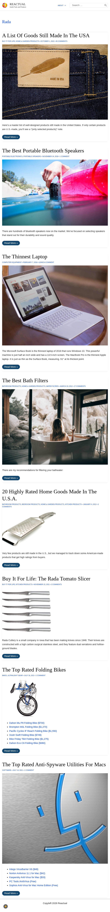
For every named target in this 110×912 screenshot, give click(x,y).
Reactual (18, 4)
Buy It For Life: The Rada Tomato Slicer (46, 579)
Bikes (4, 675)
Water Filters (52, 386)
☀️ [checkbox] (5, 906)
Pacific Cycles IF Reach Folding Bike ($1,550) (33, 731)
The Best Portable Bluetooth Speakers (43, 151)
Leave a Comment (46, 262)
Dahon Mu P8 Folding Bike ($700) (26, 723)
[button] (64, 5)
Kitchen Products (73, 504)
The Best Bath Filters (25, 380)
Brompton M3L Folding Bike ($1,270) (28, 727)
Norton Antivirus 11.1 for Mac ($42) (27, 873)
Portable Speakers (32, 156)
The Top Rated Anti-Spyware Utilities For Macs (54, 764)
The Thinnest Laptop (24, 257)
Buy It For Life (8, 41)
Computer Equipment (12, 262)
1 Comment (64, 156)
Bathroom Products (11, 386)
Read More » (11, 137)
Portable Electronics (12, 156)
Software (6, 770)
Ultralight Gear (15, 675)
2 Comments (56, 584)
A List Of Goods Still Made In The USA (46, 35)
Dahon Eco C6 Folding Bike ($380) (27, 743)
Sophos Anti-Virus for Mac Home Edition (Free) (33, 885)
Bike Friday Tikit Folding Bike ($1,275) (29, 739)
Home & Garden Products (27, 41)
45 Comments (61, 41)
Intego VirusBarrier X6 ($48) (23, 869)
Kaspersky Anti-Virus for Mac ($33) (27, 877)
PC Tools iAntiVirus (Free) (22, 881)
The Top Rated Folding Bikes (34, 670)
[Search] (106, 5)
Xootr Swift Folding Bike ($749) (25, 735)
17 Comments (80, 386)
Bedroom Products (31, 504)
